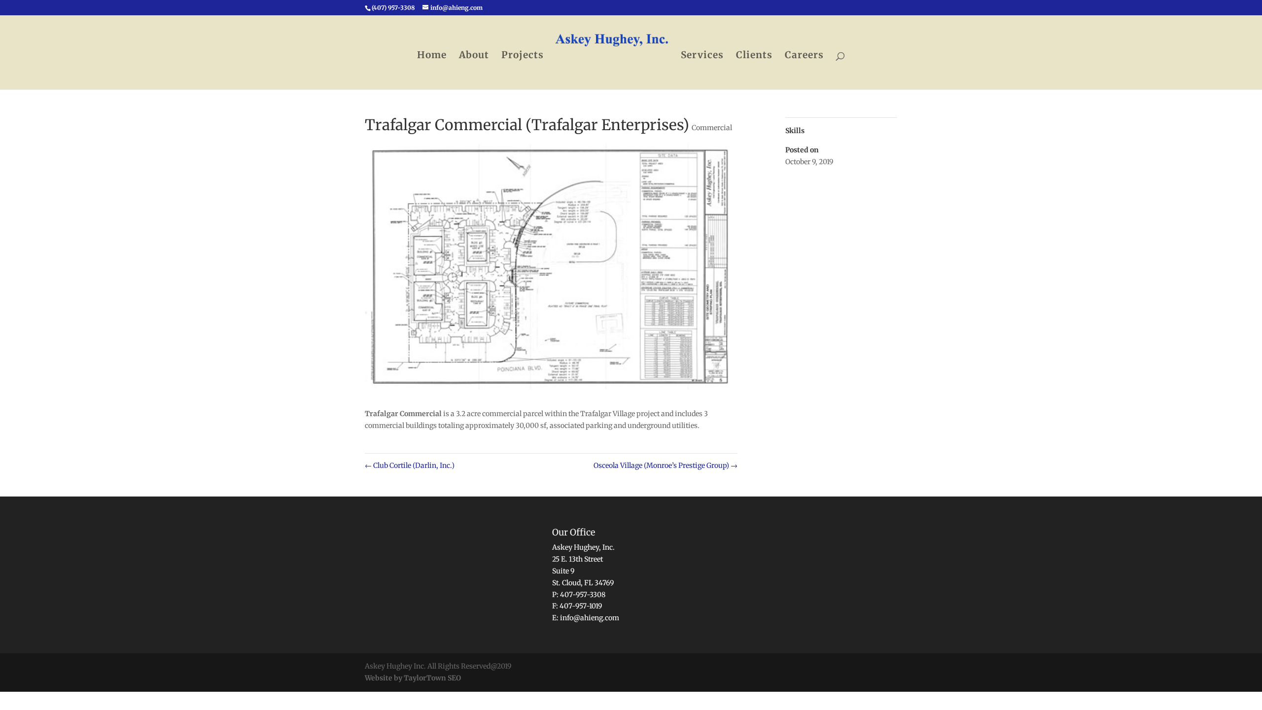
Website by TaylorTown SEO (413, 678)
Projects (522, 56)
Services (702, 56)
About (474, 56)
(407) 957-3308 (393, 7)
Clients (754, 56)
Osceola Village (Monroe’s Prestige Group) (665, 465)
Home (432, 56)
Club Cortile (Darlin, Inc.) (410, 465)
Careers (804, 56)
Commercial (712, 127)
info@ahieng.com (589, 617)
